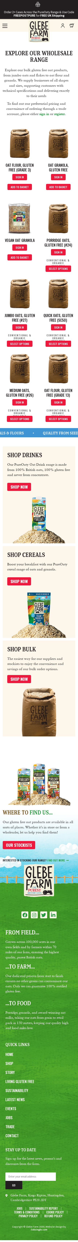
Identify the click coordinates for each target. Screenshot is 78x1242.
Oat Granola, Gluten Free (58, 167)
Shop (9, 1063)
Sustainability (16, 1090)
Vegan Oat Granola (20, 240)
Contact (12, 1135)
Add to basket (20, 187)
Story (10, 1072)
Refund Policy (53, 1216)
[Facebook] (24, 914)
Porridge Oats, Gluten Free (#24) (58, 243)
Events (10, 1108)
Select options (58, 269)
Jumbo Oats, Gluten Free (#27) (20, 318)
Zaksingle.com (39, 1229)
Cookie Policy (55, 1212)
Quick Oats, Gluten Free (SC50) (58, 318)
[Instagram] (34, 914)
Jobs (9, 1117)
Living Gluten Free (19, 1081)
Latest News (15, 1099)
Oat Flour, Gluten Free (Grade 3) (20, 167)
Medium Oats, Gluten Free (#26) (20, 393)
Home (9, 1054)
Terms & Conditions (27, 1212)
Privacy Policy (28, 1216)
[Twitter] (43, 914)
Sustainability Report (43, 1208)
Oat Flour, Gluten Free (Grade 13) (58, 393)
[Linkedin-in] (53, 914)
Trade (10, 1126)
